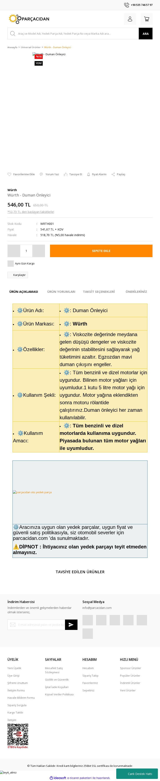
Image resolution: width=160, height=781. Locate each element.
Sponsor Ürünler (130, 668)
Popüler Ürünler (130, 675)
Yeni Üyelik (14, 668)
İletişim (12, 720)
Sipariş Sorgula (17, 705)
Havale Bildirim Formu (21, 698)
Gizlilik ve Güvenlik (57, 679)
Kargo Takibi (15, 712)
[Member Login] (130, 19)
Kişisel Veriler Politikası (59, 694)
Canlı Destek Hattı (140, 774)
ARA (146, 34)
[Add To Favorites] (21, 174)
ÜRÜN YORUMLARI (61, 291)
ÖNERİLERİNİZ (136, 291)
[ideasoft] (58, 778)
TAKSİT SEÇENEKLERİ (99, 291)
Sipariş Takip (90, 675)
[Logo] (28, 19)
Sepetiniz (88, 690)
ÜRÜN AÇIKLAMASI (23, 291)
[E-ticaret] (79, 778)
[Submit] (71, 625)
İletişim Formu (16, 690)
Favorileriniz (90, 683)
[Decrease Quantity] (14, 251)
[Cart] (146, 19)
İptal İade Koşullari (57, 687)
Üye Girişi (13, 675)
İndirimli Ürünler (130, 683)
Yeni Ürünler (128, 690)
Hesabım (88, 668)
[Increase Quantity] (38, 251)
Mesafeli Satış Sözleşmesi (54, 670)
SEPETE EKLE (101, 251)
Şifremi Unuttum (18, 683)
